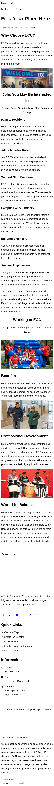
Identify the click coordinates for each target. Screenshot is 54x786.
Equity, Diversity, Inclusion (18, 646)
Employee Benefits (14, 637)
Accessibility (11, 641)
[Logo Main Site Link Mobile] (28, 16)
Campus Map (11, 632)
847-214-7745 (12, 671)
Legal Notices (11, 650)
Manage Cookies (9, 779)
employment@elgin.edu (17, 681)
